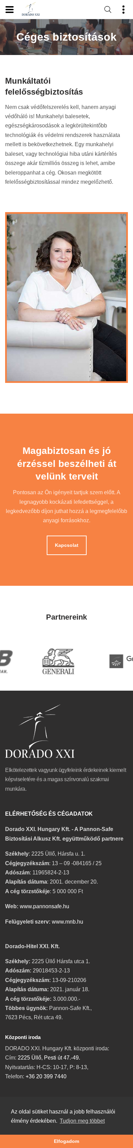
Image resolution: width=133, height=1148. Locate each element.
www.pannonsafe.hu (44, 906)
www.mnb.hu (67, 922)
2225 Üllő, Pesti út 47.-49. (49, 1058)
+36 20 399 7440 (46, 1076)
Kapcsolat (66, 545)
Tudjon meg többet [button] (82, 1121)
